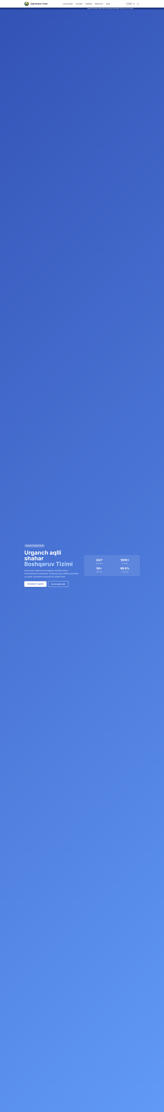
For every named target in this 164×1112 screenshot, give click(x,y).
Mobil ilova (99, 4)
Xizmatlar (79, 4)
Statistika (89, 4)
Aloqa (108, 4)
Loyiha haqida (68, 4)
